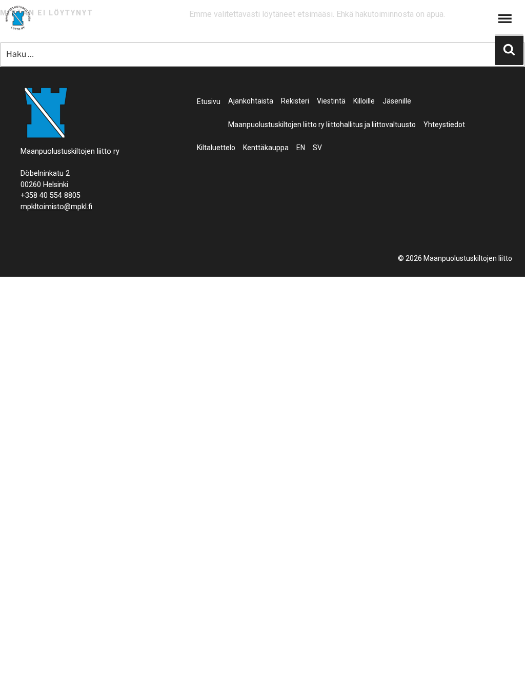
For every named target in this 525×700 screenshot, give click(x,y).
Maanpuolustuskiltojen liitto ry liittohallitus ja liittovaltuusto (322, 124)
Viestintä (331, 101)
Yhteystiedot (444, 124)
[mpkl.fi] (18, 19)
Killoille (364, 101)
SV (317, 147)
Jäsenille (396, 101)
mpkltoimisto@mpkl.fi (56, 206)
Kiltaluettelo (216, 147)
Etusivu (208, 101)
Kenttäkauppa (266, 147)
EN (300, 147)
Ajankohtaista (250, 101)
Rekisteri (295, 101)
